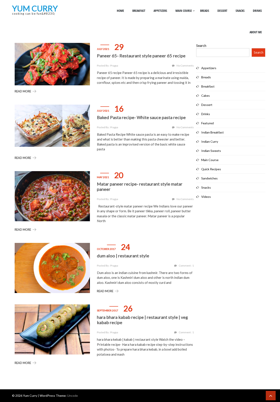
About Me (256, 32)
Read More (23, 91)
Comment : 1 (186, 265)
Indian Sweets (211, 151)
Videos (206, 196)
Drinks (257, 11)
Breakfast (138, 11)
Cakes (205, 95)
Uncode (72, 395)
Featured (207, 123)
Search (201, 45)
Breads (204, 11)
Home (120, 11)
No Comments (185, 65)
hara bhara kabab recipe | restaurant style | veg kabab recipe (142, 319)
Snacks (240, 11)
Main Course (183, 11)
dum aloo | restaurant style (123, 255)
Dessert (222, 11)
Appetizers (160, 11)
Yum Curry (35, 8)
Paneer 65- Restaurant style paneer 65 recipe (141, 55)
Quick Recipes (211, 169)
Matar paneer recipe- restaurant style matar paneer (139, 186)
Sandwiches (209, 178)
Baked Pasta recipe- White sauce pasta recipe (141, 117)
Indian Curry (209, 141)
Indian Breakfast (212, 132)
